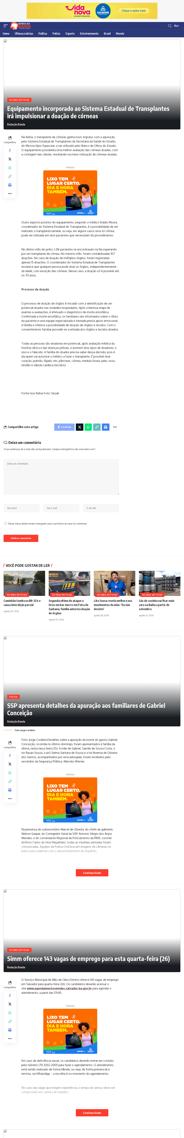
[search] (169, 26)
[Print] (10, 185)
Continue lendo (92, 872)
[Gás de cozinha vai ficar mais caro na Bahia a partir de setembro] (159, 583)
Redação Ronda (16, 124)
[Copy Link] (10, 176)
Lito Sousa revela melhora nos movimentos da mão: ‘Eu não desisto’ (113, 605)
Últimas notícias (19, 100)
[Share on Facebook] (10, 150)
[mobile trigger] (7, 26)
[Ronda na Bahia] (21, 26)
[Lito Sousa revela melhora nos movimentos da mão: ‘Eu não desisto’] (114, 583)
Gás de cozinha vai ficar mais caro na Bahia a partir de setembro (156, 605)
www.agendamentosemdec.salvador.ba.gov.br (59, 988)
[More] (10, 193)
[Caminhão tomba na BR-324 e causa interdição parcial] (24, 583)
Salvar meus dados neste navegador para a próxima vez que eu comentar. (47, 523)
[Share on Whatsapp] (10, 167)
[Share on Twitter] (10, 159)
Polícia (13, 697)
